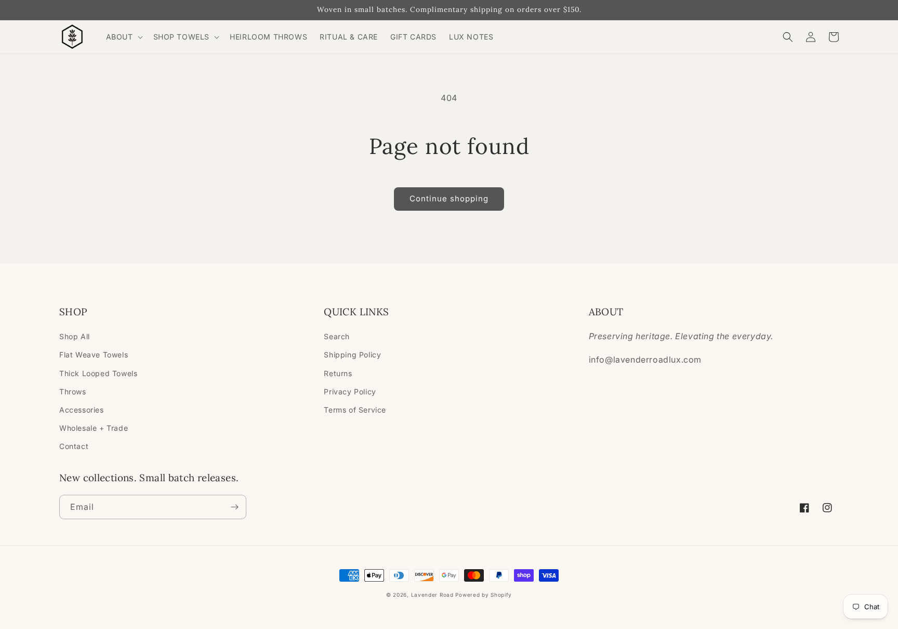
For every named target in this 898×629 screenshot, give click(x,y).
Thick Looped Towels (98, 373)
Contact (73, 446)
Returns (338, 373)
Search (337, 336)
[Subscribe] (234, 507)
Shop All (74, 336)
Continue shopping (449, 198)
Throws (72, 391)
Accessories (81, 409)
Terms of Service (355, 409)
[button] (123, 37)
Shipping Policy (352, 354)
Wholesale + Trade (93, 427)
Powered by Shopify (483, 595)
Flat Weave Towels (93, 354)
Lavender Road (432, 595)
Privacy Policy (350, 391)
